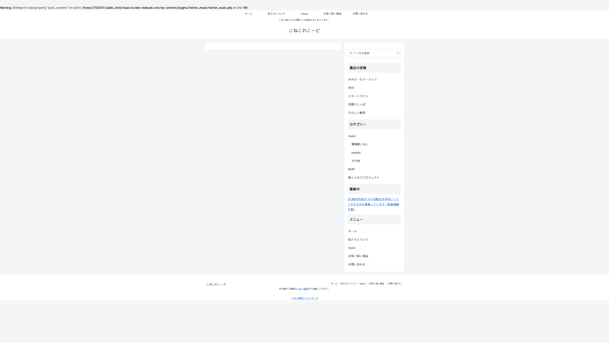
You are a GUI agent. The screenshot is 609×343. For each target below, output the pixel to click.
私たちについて (358, 239)
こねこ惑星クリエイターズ (304, 298)
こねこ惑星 (302, 288)
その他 (355, 161)
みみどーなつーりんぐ (362, 79)
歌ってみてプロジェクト (364, 177)
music (352, 136)
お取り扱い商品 (358, 256)
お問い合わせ (356, 264)
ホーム (352, 231)
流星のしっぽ (356, 104)
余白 (351, 88)
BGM (351, 169)
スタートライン (358, 96)
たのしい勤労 (356, 113)
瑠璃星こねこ (360, 144)
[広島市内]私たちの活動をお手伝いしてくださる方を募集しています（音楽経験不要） (373, 204)
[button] (398, 53)
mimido (356, 153)
